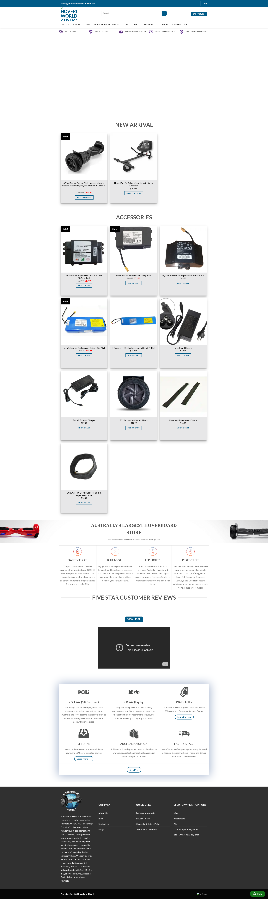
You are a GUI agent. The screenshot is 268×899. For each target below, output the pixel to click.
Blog (164, 24)
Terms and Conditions (146, 829)
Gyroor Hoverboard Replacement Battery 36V (183, 275)
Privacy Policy (143, 818)
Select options (84, 197)
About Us (131, 24)
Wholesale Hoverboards (102, 24)
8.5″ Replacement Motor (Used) (134, 420)
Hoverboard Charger (183, 348)
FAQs (101, 829)
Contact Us (179, 24)
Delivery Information (146, 813)
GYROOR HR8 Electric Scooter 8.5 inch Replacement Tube (84, 494)
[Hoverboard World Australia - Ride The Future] (69, 14)
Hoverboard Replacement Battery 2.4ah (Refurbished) (84, 276)
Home (65, 24)
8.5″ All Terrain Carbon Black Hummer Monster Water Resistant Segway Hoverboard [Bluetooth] (84, 184)
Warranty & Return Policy (148, 824)
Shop (76, 24)
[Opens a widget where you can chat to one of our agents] (257, 894)
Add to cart (84, 285)
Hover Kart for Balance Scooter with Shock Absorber (133, 184)
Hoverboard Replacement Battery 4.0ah (133, 275)
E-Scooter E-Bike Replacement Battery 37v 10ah (133, 348)
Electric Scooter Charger (84, 420)
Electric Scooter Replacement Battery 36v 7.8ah (84, 348)
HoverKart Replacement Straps (183, 420)
